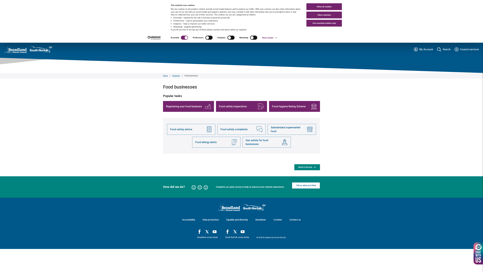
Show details (267, 38)
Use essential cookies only (324, 23)
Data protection (211, 219)
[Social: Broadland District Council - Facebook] (199, 231)
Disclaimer (260, 219)
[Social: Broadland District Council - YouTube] (214, 231)
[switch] (209, 38)
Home (165, 76)
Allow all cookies (324, 7)
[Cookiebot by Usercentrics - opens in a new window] (154, 38)
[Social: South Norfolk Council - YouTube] (242, 231)
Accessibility (188, 219)
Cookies (278, 219)
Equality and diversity (237, 219)
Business (176, 76)
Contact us (295, 219)
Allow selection (324, 15)
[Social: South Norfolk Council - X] (235, 231)
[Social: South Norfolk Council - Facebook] (227, 231)
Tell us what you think (306, 185)
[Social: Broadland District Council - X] (207, 231)
